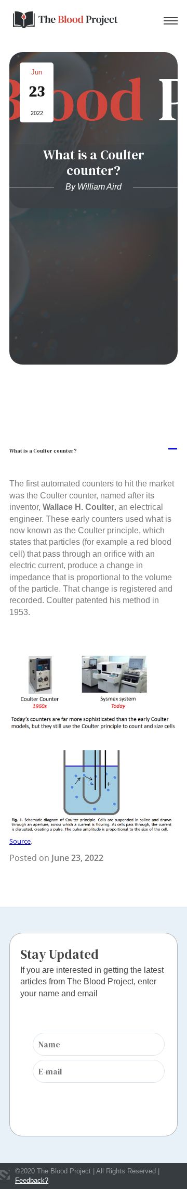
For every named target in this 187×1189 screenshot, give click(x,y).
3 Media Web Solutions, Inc (5, 1175)
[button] (93, 449)
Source (20, 841)
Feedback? (31, 1180)
